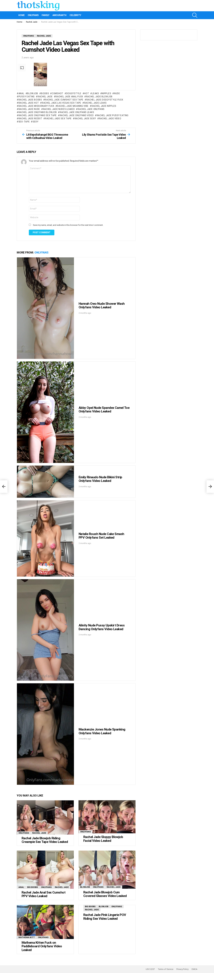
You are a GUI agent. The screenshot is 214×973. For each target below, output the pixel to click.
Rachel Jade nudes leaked (59, 109)
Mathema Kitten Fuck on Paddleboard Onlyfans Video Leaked (42, 946)
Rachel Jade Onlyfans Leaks (77, 112)
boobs (45, 93)
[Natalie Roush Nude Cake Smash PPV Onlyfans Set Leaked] (45, 538)
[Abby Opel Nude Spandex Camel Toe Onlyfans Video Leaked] (45, 412)
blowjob (32, 93)
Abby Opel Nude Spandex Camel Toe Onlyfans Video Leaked (104, 409)
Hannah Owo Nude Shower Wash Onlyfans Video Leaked (102, 305)
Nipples (106, 93)
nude (117, 93)
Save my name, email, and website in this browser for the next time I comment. (68, 225)
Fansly (45, 15)
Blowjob (85, 887)
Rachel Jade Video (110, 118)
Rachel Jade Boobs (30, 99)
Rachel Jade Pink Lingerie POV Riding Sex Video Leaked (104, 916)
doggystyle (73, 93)
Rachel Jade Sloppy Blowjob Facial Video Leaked (103, 839)
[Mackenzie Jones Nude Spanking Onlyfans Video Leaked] (45, 734)
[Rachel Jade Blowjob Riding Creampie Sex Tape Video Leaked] (45, 817)
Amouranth (59, 15)
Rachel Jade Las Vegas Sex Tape (61, 103)
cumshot (57, 93)
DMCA (194, 969)
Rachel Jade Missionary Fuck (36, 106)
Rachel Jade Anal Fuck (69, 96)
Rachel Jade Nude (29, 109)
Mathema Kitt (26, 937)
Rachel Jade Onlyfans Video (77, 115)
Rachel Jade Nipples (103, 106)
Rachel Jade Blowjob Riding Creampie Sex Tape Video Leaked (45, 840)
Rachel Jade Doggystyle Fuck (104, 99)
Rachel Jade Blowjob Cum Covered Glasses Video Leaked (105, 894)
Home (21, 15)
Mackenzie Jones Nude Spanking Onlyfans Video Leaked (102, 731)
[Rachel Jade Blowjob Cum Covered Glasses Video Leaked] (107, 870)
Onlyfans (33, 15)
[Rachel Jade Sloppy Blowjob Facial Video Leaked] (107, 816)
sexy (36, 121)
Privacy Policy (182, 969)
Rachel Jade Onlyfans (91, 109)
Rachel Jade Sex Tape (58, 118)
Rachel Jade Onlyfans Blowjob (37, 112)
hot (86, 93)
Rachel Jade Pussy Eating (112, 115)
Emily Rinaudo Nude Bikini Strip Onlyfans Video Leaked (100, 479)
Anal (21, 93)
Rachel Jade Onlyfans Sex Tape (37, 115)
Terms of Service (165, 969)
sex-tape (24, 121)
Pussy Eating (26, 96)
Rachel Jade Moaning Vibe (73, 106)
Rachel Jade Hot (28, 103)
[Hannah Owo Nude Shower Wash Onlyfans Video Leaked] (45, 308)
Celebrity (75, 15)
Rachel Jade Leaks (95, 103)
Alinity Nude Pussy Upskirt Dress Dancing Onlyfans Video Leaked (102, 627)
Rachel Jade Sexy (85, 118)
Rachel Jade (45, 96)
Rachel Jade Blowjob (99, 96)
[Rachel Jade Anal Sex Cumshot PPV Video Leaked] (45, 870)
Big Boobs (32, 887)
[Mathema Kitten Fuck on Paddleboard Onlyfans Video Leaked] (45, 922)
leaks (95, 93)
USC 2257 (150, 969)
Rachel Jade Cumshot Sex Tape (64, 99)
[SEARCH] (194, 15)
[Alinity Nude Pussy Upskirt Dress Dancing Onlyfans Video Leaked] (45, 630)
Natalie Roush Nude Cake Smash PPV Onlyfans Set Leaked (101, 536)
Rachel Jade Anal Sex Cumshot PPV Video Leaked (43, 894)
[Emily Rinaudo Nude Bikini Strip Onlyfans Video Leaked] (45, 482)
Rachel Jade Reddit (30, 118)
